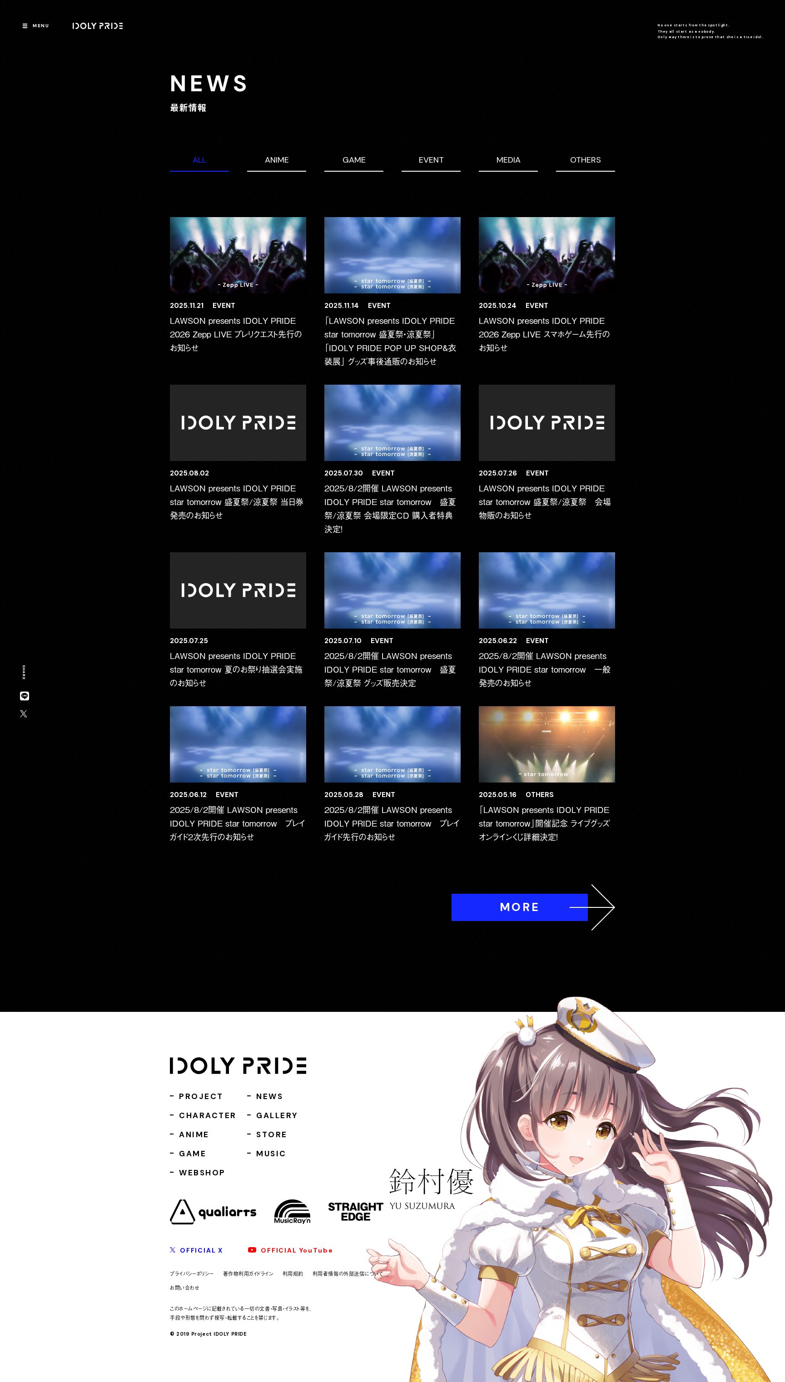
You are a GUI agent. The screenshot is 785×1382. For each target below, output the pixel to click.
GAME (354, 159)
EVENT (431, 159)
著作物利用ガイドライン (248, 1273)
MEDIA (509, 159)
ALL (199, 159)
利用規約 (293, 1273)
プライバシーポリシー (192, 1273)
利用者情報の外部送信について (348, 1273)
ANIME (277, 159)
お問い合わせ (184, 1287)
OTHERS (585, 159)
